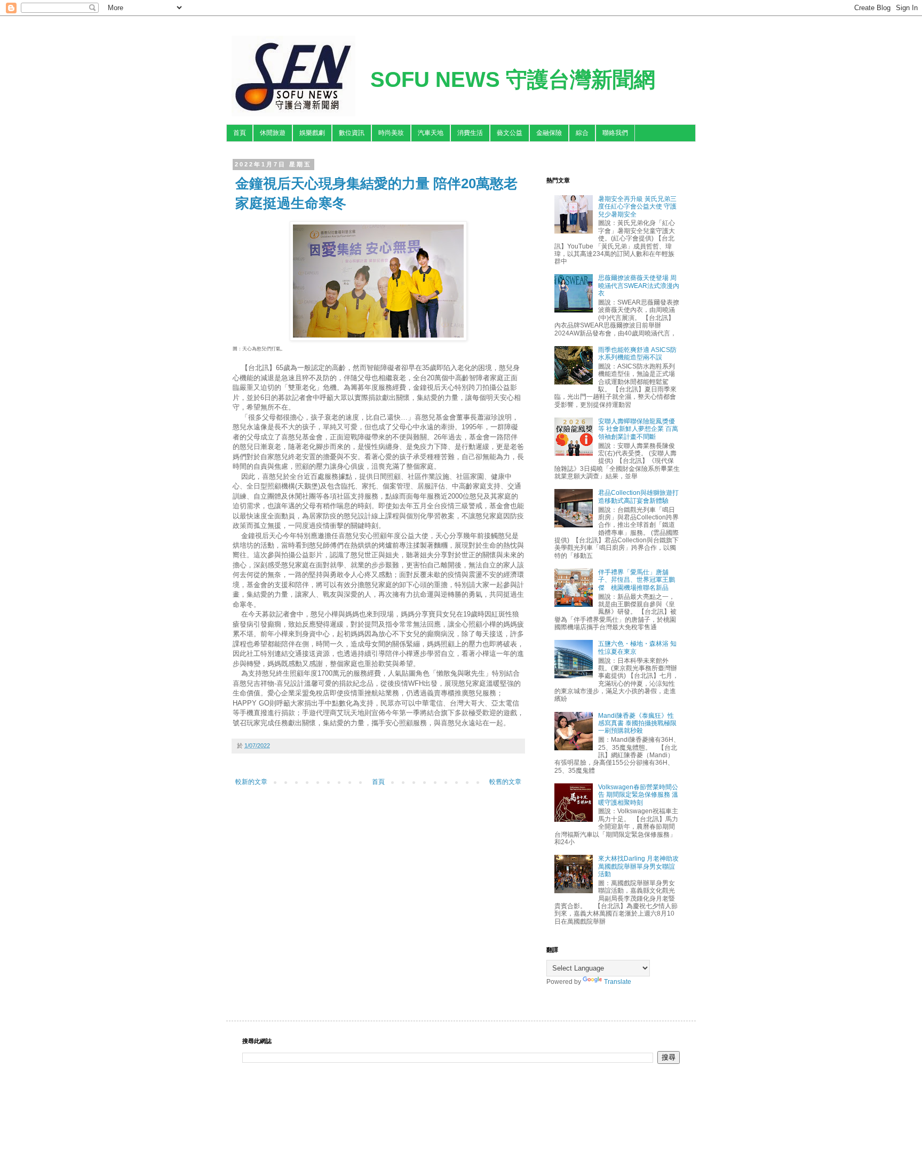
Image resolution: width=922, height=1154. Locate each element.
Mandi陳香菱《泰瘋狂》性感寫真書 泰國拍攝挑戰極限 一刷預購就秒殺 (637, 723)
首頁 (239, 133)
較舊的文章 (505, 782)
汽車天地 (430, 133)
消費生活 (470, 133)
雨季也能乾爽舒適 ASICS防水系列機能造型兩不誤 (637, 353)
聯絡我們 (615, 133)
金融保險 (549, 133)
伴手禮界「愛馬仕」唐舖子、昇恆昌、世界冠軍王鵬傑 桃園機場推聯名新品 (636, 579)
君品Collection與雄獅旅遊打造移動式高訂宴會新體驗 (638, 496)
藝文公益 (509, 133)
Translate (617, 981)
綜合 (582, 133)
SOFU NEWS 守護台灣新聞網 (512, 79)
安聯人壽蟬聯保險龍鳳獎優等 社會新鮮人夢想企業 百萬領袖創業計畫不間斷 (638, 429)
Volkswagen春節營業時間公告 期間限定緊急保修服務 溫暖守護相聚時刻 (638, 794)
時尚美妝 (391, 133)
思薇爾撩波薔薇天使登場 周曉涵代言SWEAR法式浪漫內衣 (638, 285)
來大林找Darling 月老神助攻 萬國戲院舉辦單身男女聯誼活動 (638, 866)
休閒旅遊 (272, 133)
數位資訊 (351, 133)
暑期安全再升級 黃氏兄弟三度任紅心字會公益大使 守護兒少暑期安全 (637, 206)
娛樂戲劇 (312, 133)
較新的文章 (251, 782)
